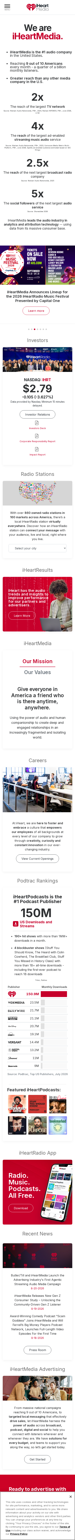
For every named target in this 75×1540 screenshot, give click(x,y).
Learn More (22, 615)
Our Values (37, 672)
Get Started (37, 1459)
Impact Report (38, 454)
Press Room (37, 1350)
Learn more (36, 311)
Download (21, 1208)
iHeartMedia (37, 7)
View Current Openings (37, 858)
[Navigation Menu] (7, 7)
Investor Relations (37, 414)
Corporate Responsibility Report (37, 441)
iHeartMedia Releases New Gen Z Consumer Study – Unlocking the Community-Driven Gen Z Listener (37, 1300)
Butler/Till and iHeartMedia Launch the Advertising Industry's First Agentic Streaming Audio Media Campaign (37, 1280)
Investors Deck (37, 428)
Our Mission (37, 661)
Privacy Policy (18, 1533)
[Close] (71, 1497)
